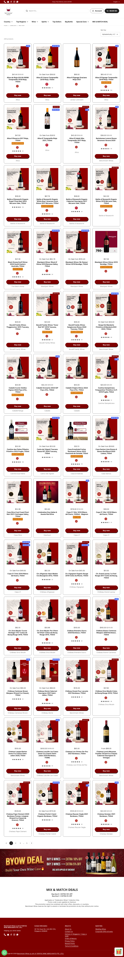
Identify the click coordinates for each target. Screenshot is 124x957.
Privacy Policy (70, 941)
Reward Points (70, 943)
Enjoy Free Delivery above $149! (62, 1)
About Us (68, 929)
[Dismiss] (120, 949)
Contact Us (69, 931)
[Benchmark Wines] (8, 10)
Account (98, 11)
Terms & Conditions (71, 946)
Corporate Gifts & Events (104, 931)
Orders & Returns (71, 938)
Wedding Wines (100, 929)
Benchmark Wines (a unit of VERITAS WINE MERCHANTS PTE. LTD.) (40, 953)
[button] (112, 11)
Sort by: (103, 30)
